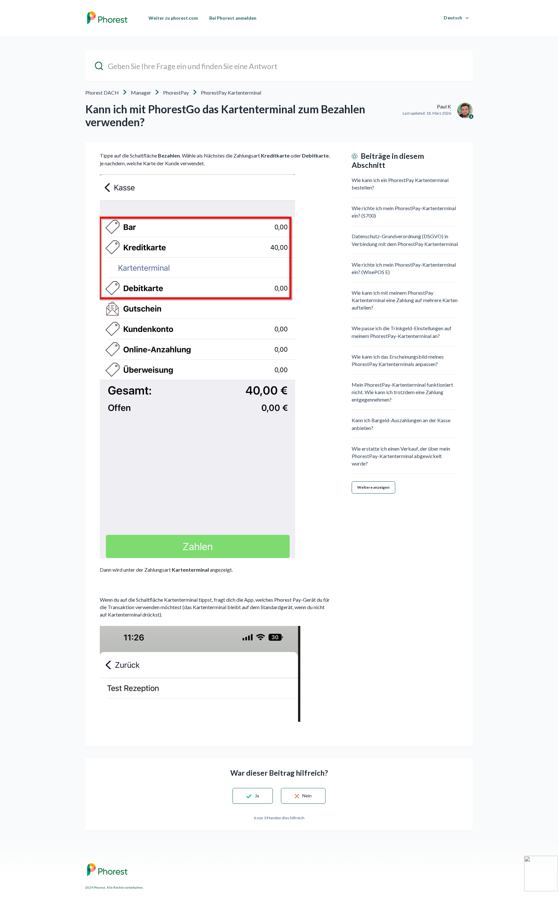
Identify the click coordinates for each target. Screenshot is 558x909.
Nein (307, 795)
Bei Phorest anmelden (232, 18)
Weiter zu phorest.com (173, 18)
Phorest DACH (102, 92)
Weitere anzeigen (373, 487)
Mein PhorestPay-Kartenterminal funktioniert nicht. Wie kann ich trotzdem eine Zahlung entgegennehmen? (402, 392)
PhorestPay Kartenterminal (231, 92)
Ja (257, 795)
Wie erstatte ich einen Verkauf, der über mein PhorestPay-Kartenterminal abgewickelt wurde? (401, 455)
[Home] (107, 18)
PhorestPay (176, 92)
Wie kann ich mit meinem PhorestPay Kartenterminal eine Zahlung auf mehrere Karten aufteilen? (405, 300)
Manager (141, 92)
